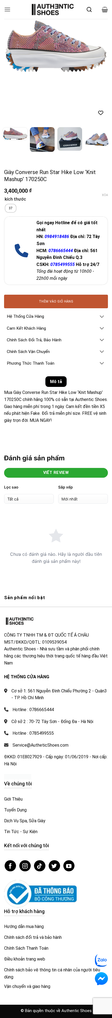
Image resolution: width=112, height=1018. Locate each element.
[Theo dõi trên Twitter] (54, 828)
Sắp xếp (65, 449)
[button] (7, 9)
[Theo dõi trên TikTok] (39, 828)
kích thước (15, 161)
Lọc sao (11, 449)
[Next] (99, 46)
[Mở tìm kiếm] (89, 9)
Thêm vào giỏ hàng (56, 263)
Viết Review (56, 434)
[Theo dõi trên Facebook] (10, 828)
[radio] (10, 170)
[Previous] (13, 46)
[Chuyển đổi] (102, 279)
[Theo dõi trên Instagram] (25, 828)
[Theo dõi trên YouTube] (69, 828)
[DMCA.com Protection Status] (17, 738)
